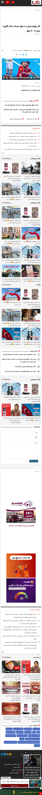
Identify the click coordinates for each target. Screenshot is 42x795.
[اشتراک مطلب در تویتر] (23, 55)
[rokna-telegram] (2, 754)
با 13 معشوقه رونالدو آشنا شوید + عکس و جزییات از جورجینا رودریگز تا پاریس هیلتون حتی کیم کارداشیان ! (21, 616)
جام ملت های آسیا (31, 119)
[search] (7, 2)
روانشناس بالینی (18, 729)
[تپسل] (1, 788)
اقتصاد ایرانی (28, 729)
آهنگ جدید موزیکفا (34, 736)
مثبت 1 (22, 739)
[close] (40, 793)
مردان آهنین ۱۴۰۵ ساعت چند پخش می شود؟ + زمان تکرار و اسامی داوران (19, 637)
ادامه (2, 153)
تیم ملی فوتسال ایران (15, 119)
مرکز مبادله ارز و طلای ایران (12, 764)
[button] (25, 753)
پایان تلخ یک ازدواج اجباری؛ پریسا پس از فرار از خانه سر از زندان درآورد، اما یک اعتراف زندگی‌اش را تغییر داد (32, 771)
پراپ (38, 732)
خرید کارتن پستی (22, 736)
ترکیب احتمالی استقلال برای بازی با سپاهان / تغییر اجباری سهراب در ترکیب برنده (20, 144)
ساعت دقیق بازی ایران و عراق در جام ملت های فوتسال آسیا (21, 105)
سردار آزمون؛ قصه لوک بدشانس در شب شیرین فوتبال (23, 136)
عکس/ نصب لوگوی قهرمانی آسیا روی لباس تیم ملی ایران (20, 371)
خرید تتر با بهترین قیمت (33, 739)
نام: (36, 433)
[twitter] (4, 754)
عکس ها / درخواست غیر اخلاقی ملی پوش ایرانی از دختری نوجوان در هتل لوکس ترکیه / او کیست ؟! (20, 622)
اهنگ (34, 732)
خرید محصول (14, 786)
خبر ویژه (32, 101)
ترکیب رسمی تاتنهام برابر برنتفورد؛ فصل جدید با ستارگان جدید (21, 149)
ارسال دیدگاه (33, 461)
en (13, 2)
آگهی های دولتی (14, 773)
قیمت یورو (17, 767)
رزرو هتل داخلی (10, 732)
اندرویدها (37, 745)
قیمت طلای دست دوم (18, 770)
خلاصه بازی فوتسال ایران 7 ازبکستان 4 (25, 366)
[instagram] (7, 754)
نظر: (36, 443)
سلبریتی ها (36, 729)
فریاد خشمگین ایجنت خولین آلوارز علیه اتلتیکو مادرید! (23, 140)
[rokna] (36, 2)
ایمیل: (35, 437)
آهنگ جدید (28, 732)
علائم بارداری (19, 732)
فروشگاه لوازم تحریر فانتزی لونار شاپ (29, 742)
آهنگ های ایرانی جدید (10, 742)
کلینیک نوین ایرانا (11, 736)
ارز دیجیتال (9, 729)
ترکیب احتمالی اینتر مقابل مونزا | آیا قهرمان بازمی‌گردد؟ (23, 133)
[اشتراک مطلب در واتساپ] (20, 55)
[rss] (9, 754)
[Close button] (41, 778)
